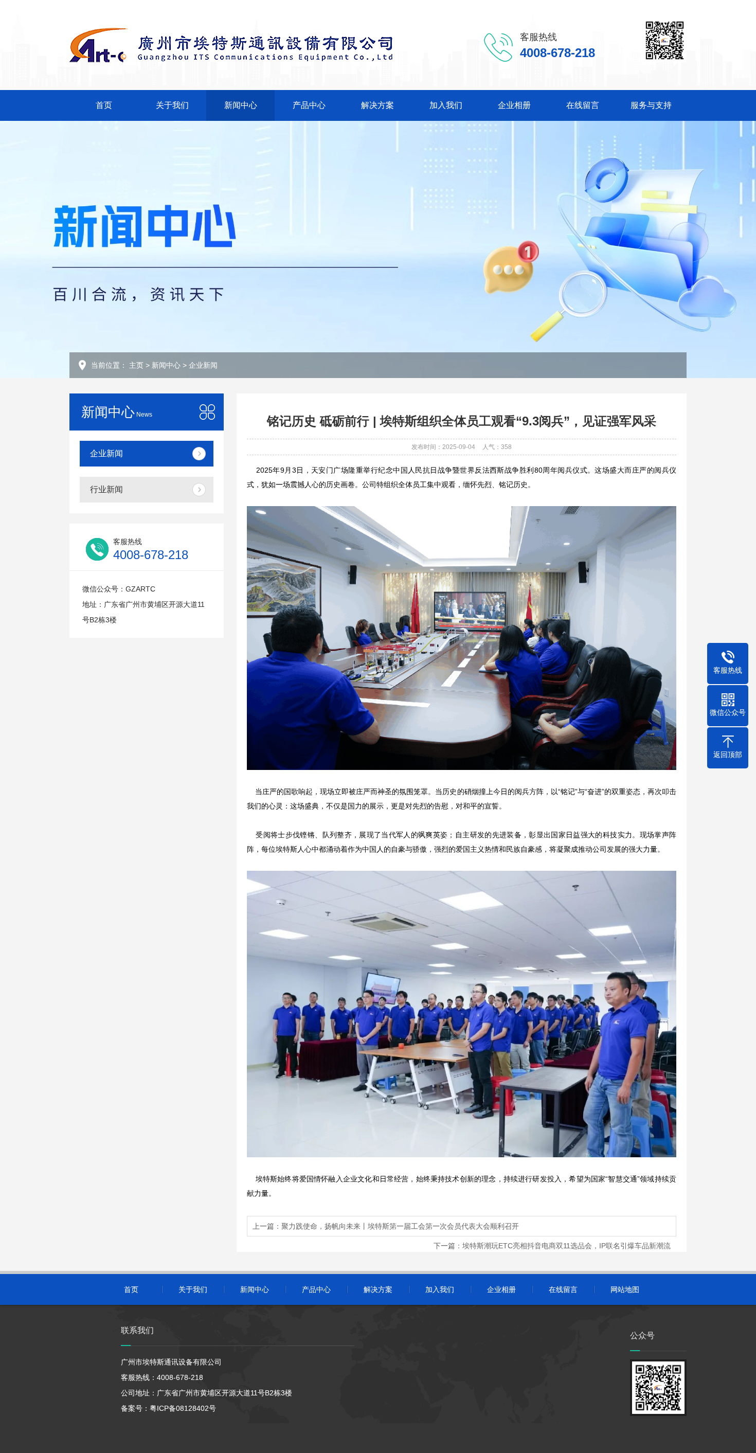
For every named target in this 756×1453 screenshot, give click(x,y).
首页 (104, 105)
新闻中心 (240, 105)
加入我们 (445, 105)
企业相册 (514, 105)
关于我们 (172, 105)
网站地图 (624, 1289)
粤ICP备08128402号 (183, 1408)
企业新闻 (203, 365)
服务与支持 (651, 105)
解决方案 (377, 105)
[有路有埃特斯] (231, 44)
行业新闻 (106, 489)
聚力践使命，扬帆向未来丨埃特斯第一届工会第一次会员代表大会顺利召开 (400, 1226)
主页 (136, 365)
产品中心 (309, 105)
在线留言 (582, 105)
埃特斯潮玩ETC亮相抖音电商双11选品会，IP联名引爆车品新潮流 (566, 1246)
